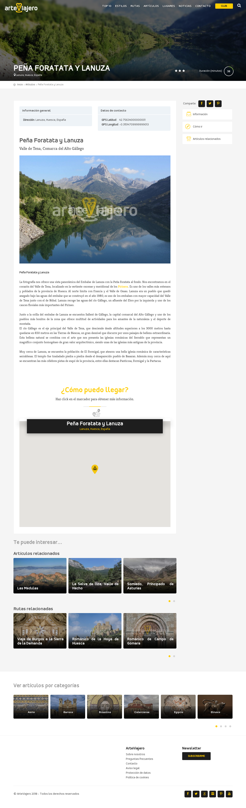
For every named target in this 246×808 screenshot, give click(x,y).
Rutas (135, 6)
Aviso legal (133, 768)
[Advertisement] (207, 206)
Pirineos (123, 286)
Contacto (202, 6)
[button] (94, 469)
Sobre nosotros (135, 754)
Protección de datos (138, 772)
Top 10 (106, 6)
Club (224, 6)
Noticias (185, 6)
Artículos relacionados (207, 139)
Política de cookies (137, 777)
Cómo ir (197, 126)
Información (200, 114)
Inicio (20, 84)
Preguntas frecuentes (139, 759)
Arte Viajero (21, 8)
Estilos (121, 6)
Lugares (169, 6)
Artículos (151, 6)
